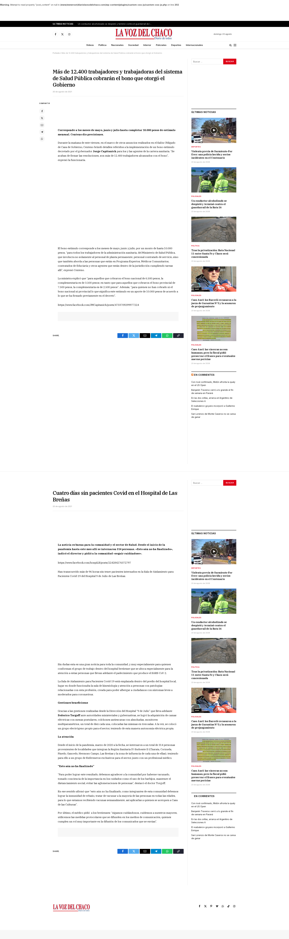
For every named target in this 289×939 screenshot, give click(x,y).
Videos (90, 45)
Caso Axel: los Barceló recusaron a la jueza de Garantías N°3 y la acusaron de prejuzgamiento (213, 303)
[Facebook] (42, 111)
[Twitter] (42, 118)
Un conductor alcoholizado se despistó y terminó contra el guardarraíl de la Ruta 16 (115, 24)
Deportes (176, 45)
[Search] (230, 45)
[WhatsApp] (42, 139)
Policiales (161, 45)
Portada (56, 53)
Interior (147, 45)
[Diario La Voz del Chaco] (144, 34)
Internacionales (194, 45)
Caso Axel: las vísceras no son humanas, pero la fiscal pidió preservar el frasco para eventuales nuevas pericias (213, 354)
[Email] (42, 125)
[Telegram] (42, 132)
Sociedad (133, 45)
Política (102, 45)
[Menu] (235, 45)
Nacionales (117, 45)
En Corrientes (204, 374)
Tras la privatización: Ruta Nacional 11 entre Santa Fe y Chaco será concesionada (213, 253)
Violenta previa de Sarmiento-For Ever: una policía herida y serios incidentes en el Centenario (211, 154)
